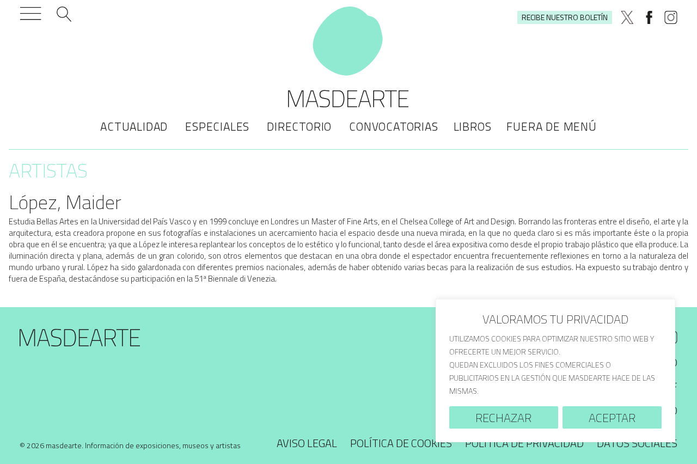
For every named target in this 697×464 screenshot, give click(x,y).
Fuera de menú (551, 126)
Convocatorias (393, 126)
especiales (217, 126)
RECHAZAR (503, 417)
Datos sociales (637, 443)
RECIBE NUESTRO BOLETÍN (565, 17)
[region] (555, 370)
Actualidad (134, 126)
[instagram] (670, 17)
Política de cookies (401, 443)
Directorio (299, 126)
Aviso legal (307, 443)
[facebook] (649, 17)
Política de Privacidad (524, 443)
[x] (627, 17)
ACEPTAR (612, 417)
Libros (473, 126)
